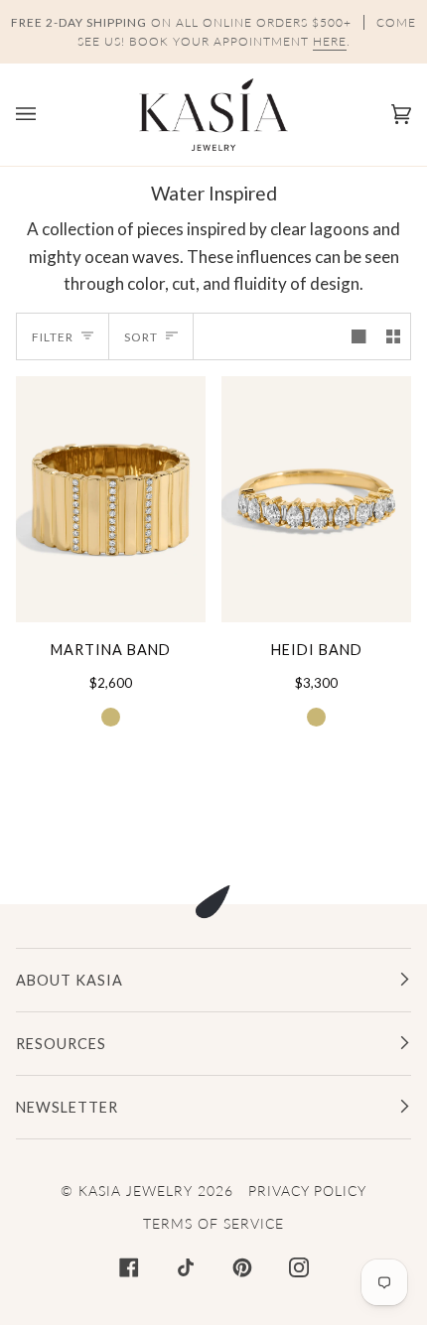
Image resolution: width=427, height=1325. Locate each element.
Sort (141, 337)
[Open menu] (45, 115)
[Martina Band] (111, 499)
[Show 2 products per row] (393, 336)
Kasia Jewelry (135, 1190)
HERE (330, 41)
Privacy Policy (307, 1190)
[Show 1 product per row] (358, 336)
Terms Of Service (213, 1223)
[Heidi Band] (316, 499)
